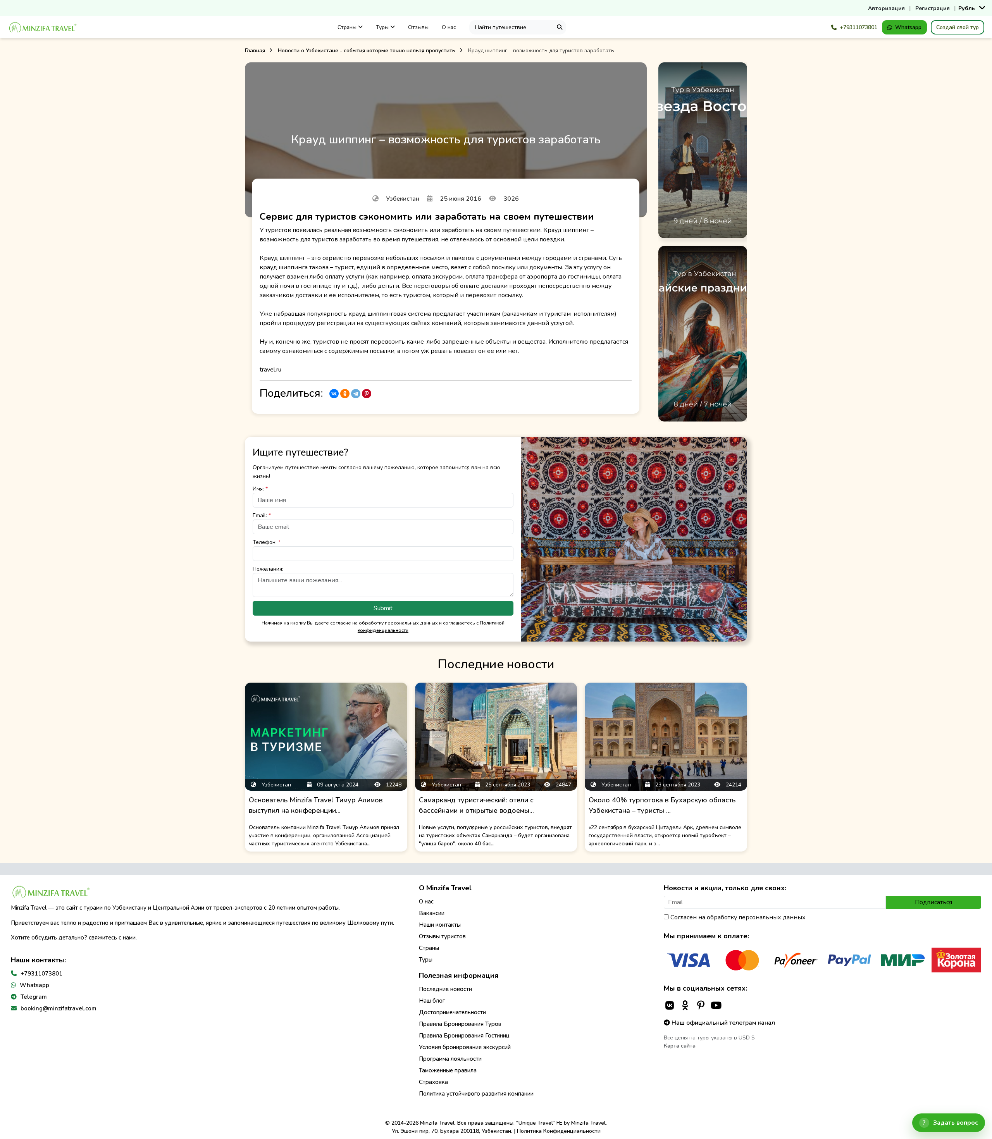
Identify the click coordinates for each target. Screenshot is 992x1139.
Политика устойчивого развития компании (476, 1094)
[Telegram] (355, 393)
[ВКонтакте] (334, 393)
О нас (449, 27)
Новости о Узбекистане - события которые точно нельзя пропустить (366, 50)
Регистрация (932, 8)
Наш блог (432, 1001)
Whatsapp (908, 27)
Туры (383, 27)
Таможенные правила (448, 1070)
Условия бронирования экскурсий (465, 1047)
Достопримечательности (452, 1012)
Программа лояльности (450, 1059)
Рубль (966, 8)
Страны (348, 27)
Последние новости (445, 989)
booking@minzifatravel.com (58, 1008)
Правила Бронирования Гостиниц (464, 1035)
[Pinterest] (366, 393)
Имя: (260, 488)
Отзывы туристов (442, 936)
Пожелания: (268, 569)
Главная (255, 50)
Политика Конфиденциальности (559, 1131)
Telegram (34, 997)
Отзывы (418, 27)
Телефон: (267, 542)
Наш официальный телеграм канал (722, 1023)
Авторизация (886, 8)
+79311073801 (858, 27)
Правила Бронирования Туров (460, 1024)
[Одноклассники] (345, 393)
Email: (262, 515)
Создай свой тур (957, 27)
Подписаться (933, 902)
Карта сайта (680, 1046)
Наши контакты (440, 925)
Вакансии (431, 913)
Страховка (433, 1082)
